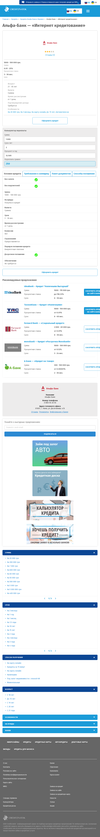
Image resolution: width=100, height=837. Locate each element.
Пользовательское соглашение (14, 779)
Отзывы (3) (50, 55)
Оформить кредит (50, 121)
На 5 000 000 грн (14, 589)
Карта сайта (7, 782)
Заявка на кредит (56, 786)
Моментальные (13, 682)
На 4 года (11, 646)
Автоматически (62, 112)
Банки (52, 763)
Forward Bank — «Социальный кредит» (44, 323)
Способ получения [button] (14, 657)
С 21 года (11, 710)
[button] (44, 598)
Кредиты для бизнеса (24, 749)
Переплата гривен (12, 159)
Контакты (6, 767)
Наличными (12, 675)
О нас (5, 763)
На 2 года (11, 634)
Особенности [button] (11, 717)
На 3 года (11, 642)
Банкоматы (54, 771)
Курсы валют (54, 775)
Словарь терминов (10, 798)
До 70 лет (51, 112)
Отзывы (34, 412)
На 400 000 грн (13, 593)
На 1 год (10, 614)
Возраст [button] (9, 689)
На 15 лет (11, 630)
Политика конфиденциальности (15, 775)
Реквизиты (44, 412)
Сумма (7, 135)
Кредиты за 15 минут (16, 667)
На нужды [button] (9, 724)
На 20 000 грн (14, 112)
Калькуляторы (8, 802)
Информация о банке (59, 412)
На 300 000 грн (13, 562)
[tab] (50, 552)
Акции (52, 806)
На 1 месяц (11, 618)
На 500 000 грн (13, 582)
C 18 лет (10, 695)
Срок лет (8, 143)
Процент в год (10, 151)
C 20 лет (10, 707)
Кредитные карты (43, 742)
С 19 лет (10, 703)
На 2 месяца (12, 638)
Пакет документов (61, 173)
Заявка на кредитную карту (60, 794)
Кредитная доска (9, 806)
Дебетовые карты (79, 742)
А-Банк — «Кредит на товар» (39, 361)
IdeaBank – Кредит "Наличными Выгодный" (46, 286)
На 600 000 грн (13, 570)
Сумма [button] (8, 553)
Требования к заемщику (36, 173)
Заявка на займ (55, 790)
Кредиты (27, 742)
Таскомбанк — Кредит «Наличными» (43, 305)
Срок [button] (7, 605)
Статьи (52, 802)
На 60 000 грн (13, 574)
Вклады (6, 749)
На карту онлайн (39, 112)
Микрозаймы (13, 742)
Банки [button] (8, 730)
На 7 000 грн (12, 566)
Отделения (54, 767)
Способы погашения (84, 173)
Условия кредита (12, 173)
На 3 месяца (25, 112)
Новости (53, 798)
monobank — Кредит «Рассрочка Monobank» (47, 341)
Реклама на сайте (9, 771)
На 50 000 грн (13, 578)
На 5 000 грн (12, 585)
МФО (5, 786)
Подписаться (50, 434)
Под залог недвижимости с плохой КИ (23, 679)
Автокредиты (61, 742)
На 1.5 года (11, 622)
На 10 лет (11, 626)
